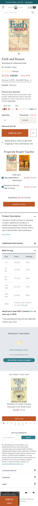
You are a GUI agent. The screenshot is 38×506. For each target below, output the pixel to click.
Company (6, 477)
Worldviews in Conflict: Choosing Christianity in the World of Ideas (19, 405)
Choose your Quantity (11, 92)
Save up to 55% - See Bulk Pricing (15, 80)
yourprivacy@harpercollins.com (12, 464)
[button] (19, 53)
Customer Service (9, 470)
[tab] (3, 423)
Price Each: (24, 115)
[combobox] (19, 12)
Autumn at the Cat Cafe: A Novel (11, 186)
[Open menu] (3, 7)
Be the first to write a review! (19, 360)
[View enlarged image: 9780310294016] (19, 35)
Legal (4, 484)
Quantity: (6, 115)
